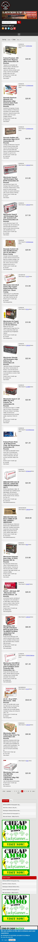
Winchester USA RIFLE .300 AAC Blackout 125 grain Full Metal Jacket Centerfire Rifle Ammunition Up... (11, 666)
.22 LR (27, 276)
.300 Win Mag (29, 45)
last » (19, 792)
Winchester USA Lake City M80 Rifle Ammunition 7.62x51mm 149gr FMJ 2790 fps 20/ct (11, 776)
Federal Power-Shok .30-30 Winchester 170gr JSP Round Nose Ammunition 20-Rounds (11, 445)
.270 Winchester (29, 85)
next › (33, 791)
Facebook (6, 28)
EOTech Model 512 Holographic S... (11, 813)
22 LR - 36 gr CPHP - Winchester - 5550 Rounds (10, 700)
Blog (11, 800)
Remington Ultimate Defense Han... (11, 810)
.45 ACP (28, 584)
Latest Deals (6, 800)
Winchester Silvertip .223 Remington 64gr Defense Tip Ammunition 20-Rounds (10, 361)
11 (30, 791)
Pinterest (14, 28)
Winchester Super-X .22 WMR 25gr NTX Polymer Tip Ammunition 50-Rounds (11, 402)
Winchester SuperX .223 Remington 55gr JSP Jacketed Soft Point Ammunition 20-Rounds (10, 218)
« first (4, 791)
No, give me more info (7, 937)
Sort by (4, 39)
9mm (27, 544)
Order (14, 39)
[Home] (5, 5)
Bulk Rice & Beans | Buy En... (10, 807)
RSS (3, 28)
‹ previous (8, 791)
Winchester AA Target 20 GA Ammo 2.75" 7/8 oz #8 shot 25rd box (11, 323)
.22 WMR (28, 386)
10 (28, 791)
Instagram (11, 28)
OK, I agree (5, 940)
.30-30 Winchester (30, 429)
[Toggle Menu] (19, 34)
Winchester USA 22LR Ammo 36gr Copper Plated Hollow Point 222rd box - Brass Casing (11, 288)
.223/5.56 (28, 165)
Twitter (9, 28)
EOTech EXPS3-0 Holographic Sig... (11, 804)
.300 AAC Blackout (30, 655)
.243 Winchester (29, 128)
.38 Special (28, 471)
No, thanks (12, 940)
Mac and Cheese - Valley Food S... (11, 816)
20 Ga (27, 309)
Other (27, 760)
